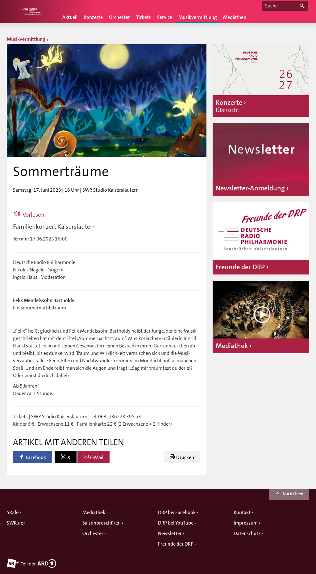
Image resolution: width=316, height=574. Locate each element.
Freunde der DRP (175, 544)
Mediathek (234, 17)
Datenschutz (247, 533)
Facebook (36, 457)
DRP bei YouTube (175, 523)
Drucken (185, 457)
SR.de (13, 512)
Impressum (246, 523)
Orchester (119, 17)
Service (164, 17)
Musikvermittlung (197, 17)
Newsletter (170, 533)
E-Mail (96, 457)
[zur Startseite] (31, 11)
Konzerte (93, 17)
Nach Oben (293, 493)
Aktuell (69, 17)
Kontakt (242, 512)
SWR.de (15, 523)
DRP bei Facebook (177, 512)
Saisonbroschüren (101, 523)
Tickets (143, 17)
